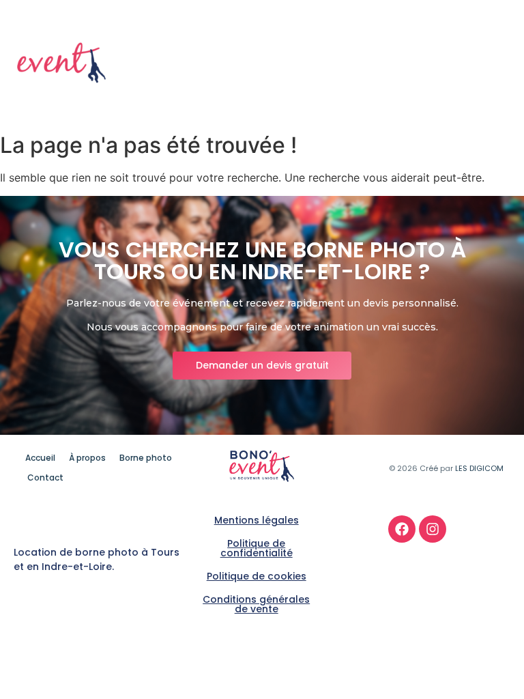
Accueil (326, 53)
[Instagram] (432, 529)
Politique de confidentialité (256, 548)
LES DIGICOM (479, 468)
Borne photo (467, 53)
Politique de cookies (256, 576)
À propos (390, 53)
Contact (485, 73)
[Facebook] (402, 529)
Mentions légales (256, 520)
